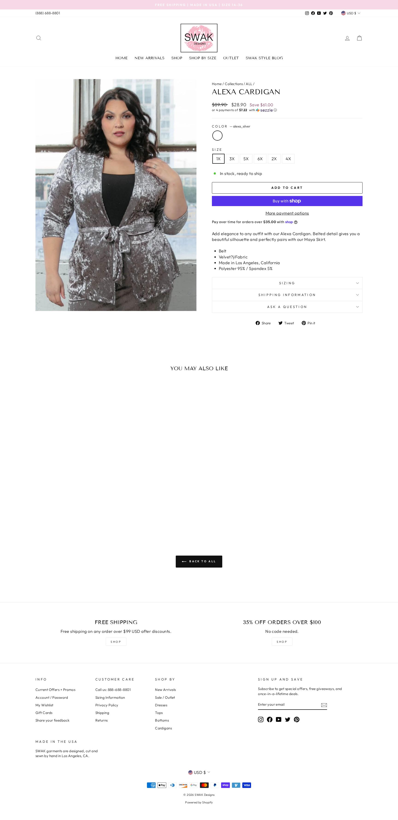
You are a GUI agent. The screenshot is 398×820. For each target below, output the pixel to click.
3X (232, 158)
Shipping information (287, 295)
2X (274, 158)
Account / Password (51, 697)
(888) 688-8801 (47, 13)
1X (218, 158)
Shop (176, 58)
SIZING (287, 283)
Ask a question (287, 307)
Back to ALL (202, 561)
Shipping (102, 712)
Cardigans (163, 728)
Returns (101, 720)
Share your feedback (52, 720)
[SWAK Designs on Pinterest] (296, 719)
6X (260, 158)
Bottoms (162, 720)
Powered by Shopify (199, 802)
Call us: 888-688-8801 (113, 689)
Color (231, 126)
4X (288, 158)
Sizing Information (110, 697)
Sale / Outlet (165, 697)
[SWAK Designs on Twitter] (287, 719)
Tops (159, 712)
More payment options (287, 213)
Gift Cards (44, 712)
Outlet (231, 58)
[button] (287, 110)
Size (217, 150)
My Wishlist (44, 705)
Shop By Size (202, 58)
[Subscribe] (324, 705)
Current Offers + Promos (55, 689)
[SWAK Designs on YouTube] (278, 719)
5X (246, 158)
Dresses (161, 705)
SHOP (116, 641)
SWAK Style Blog (264, 58)
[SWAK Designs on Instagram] (260, 719)
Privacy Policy (106, 705)
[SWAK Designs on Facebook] (269, 719)
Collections (234, 84)
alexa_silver (217, 135)
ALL (249, 84)
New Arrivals (149, 58)
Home (121, 58)
